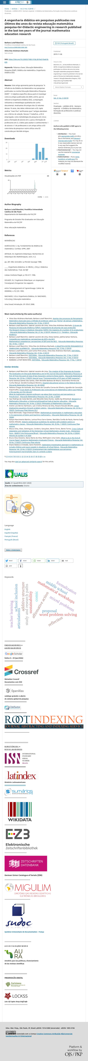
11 (20, 456)
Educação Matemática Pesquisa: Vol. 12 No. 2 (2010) (51, 348)
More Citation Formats (63, 87)
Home (7, 9)
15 (29, 456)
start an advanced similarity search (28, 461)
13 (25, 456)
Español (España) (11, 533)
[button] (11, 561)
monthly (40, 197)
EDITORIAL (76, 351)
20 (41, 456)
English (7, 529)
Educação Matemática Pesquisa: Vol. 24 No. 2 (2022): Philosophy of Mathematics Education (42, 402)
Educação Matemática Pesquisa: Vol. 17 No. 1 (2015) (61, 360)
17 (34, 456)
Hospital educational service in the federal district (62, 383)
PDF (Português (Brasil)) (65, 43)
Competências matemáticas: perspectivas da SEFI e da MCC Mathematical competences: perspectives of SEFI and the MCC (33, 340)
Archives (14, 9)
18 (36, 456)
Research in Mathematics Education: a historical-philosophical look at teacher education (45, 400)
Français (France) (11, 536)
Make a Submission (13, 550)
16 (32, 456)
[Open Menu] (4, 2)
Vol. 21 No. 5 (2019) (26, 9)
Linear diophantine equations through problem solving (44, 407)
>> (44, 456)
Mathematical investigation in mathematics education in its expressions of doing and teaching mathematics (45, 414)
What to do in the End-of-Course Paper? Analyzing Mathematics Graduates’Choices (44, 439)
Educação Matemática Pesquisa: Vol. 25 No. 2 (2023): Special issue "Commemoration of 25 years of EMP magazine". (45, 377)
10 (18, 456)
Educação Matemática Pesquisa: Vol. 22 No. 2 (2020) (40, 396)
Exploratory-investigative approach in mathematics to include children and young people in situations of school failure (46, 446)
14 (27, 456)
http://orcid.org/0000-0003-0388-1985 (16, 47)
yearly (46, 197)
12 (22, 456)
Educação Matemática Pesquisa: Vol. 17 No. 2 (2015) (58, 355)
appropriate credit (67, 136)
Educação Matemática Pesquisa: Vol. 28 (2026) (27, 385)
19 (38, 456)
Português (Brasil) (11, 540)
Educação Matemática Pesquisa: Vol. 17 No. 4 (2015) (58, 357)
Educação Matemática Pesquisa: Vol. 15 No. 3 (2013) (29, 323)
